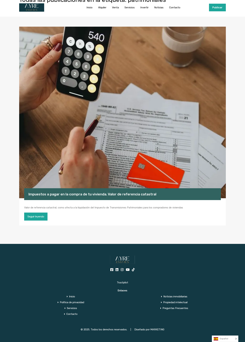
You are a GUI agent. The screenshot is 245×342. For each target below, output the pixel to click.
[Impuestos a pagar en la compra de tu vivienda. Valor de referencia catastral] (122, 112)
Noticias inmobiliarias (175, 296)
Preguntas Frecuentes (175, 308)
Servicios (129, 7)
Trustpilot (122, 282)
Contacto (174, 7)
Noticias (159, 7)
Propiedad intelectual (175, 302)
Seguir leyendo (36, 216)
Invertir (144, 7)
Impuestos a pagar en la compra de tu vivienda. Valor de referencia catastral (92, 194)
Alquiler (102, 7)
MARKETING (157, 329)
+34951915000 (198, 7)
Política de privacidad (72, 302)
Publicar (217, 7)
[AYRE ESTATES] (31, 10)
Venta (115, 7)
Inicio (89, 7)
